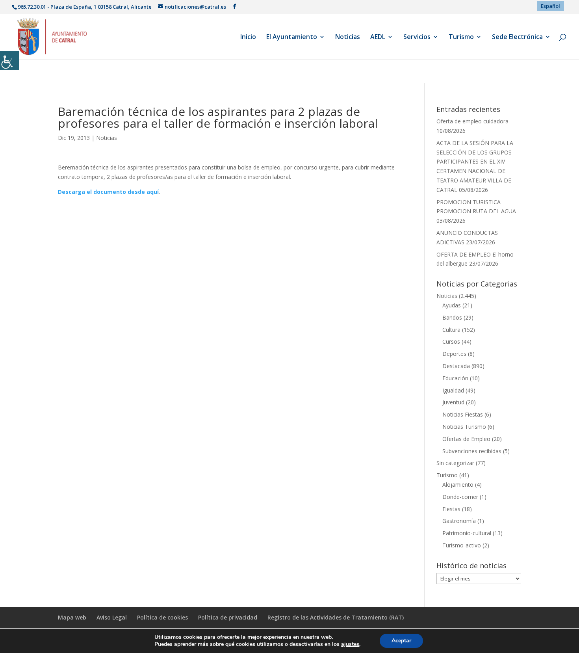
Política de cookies (162, 617)
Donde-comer (460, 496)
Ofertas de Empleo (466, 439)
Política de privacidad (227, 617)
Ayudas (451, 305)
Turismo (461, 37)
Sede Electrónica (517, 37)
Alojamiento (457, 484)
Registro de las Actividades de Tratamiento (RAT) (335, 617)
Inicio (248, 37)
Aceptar (401, 640)
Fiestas (451, 509)
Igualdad (453, 390)
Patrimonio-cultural (466, 533)
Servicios (417, 37)
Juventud (453, 402)
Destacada (456, 366)
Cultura (451, 329)
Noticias (347, 37)
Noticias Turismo (464, 426)
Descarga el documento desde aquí (108, 191)
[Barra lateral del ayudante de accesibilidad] (9, 60)
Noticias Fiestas (462, 414)
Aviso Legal (111, 617)
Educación (455, 378)
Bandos (452, 317)
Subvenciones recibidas (471, 451)
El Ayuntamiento (291, 37)
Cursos (451, 341)
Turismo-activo (461, 545)
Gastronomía (459, 521)
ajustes (350, 644)
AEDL (377, 37)
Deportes (454, 353)
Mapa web (72, 617)
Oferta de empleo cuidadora (472, 121)
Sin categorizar (455, 463)
